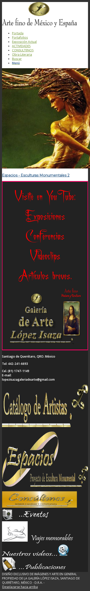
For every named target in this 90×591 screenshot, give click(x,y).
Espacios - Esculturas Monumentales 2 (36, 175)
